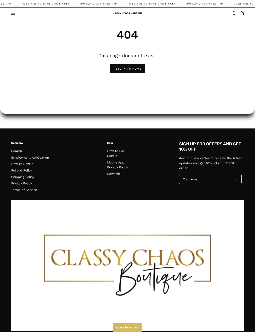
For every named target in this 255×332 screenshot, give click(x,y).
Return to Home (127, 68)
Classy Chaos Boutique (127, 13)
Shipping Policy (22, 177)
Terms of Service (24, 190)
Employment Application (30, 157)
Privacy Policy (21, 183)
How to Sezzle (22, 164)
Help (110, 143)
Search (16, 151)
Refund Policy (21, 170)
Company (17, 143)
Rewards (114, 173)
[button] (234, 13)
